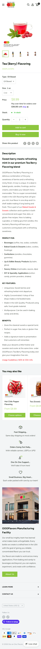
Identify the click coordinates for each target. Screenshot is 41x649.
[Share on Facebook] (24, 143)
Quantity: (6, 119)
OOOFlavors (8, 69)
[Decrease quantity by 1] (13, 119)
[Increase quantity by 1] (25, 119)
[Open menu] (3, 5)
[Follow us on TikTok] (7, 616)
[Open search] (28, 4)
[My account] (32, 4)
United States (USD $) (11, 605)
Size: (6, 88)
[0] (37, 4)
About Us (9, 574)
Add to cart (20, 127)
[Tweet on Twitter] (33, 143)
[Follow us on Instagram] (3, 616)
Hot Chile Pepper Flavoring (11, 402)
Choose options (15, 415)
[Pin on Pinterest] (29, 143)
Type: (9, 77)
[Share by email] (37, 143)
